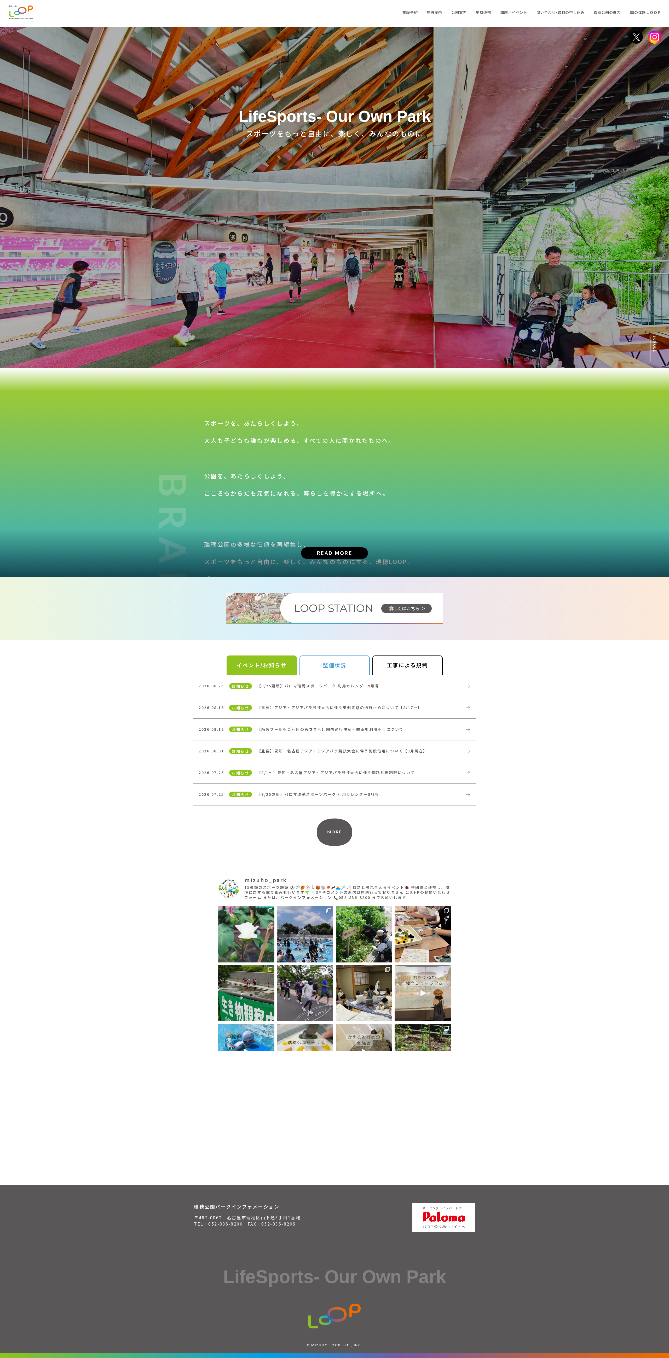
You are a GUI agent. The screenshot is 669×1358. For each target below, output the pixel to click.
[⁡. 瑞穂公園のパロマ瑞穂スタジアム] (423, 993)
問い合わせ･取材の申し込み (561, 12)
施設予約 (410, 12)
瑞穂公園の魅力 (607, 12)
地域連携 (483, 12)
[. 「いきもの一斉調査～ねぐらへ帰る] (246, 993)
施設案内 (434, 12)
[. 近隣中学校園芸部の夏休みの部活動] (423, 934)
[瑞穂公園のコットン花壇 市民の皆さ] (246, 934)
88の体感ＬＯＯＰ (645, 12)
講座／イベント (513, 12)
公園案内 (459, 12)
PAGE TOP (654, 1331)
